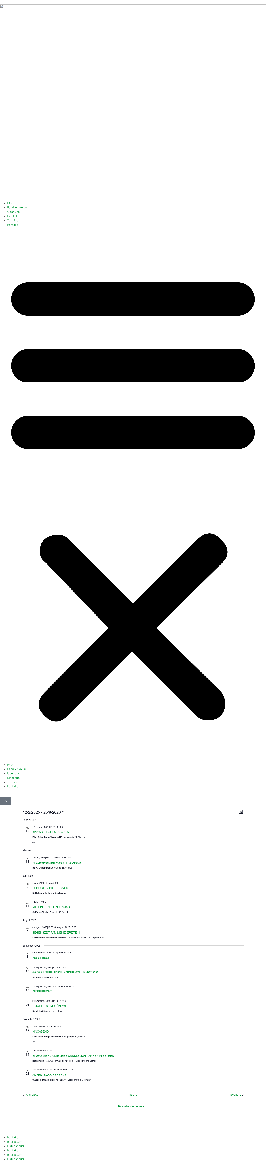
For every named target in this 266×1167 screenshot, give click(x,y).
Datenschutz (15, 1146)
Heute (133, 1094)
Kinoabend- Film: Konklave (52, 832)
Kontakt (12, 225)
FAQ (10, 203)
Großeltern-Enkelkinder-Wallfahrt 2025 (65, 972)
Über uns (13, 212)
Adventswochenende (49, 1074)
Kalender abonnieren (131, 1105)
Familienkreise (17, 207)
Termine (12, 220)
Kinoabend (40, 1031)
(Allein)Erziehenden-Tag (51, 907)
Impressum (14, 1141)
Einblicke (13, 216)
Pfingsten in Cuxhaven (50, 888)
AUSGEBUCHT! (42, 958)
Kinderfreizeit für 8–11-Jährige (57, 862)
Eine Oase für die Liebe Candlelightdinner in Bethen (73, 1055)
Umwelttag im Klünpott (50, 1006)
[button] (133, 494)
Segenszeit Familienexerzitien (56, 932)
